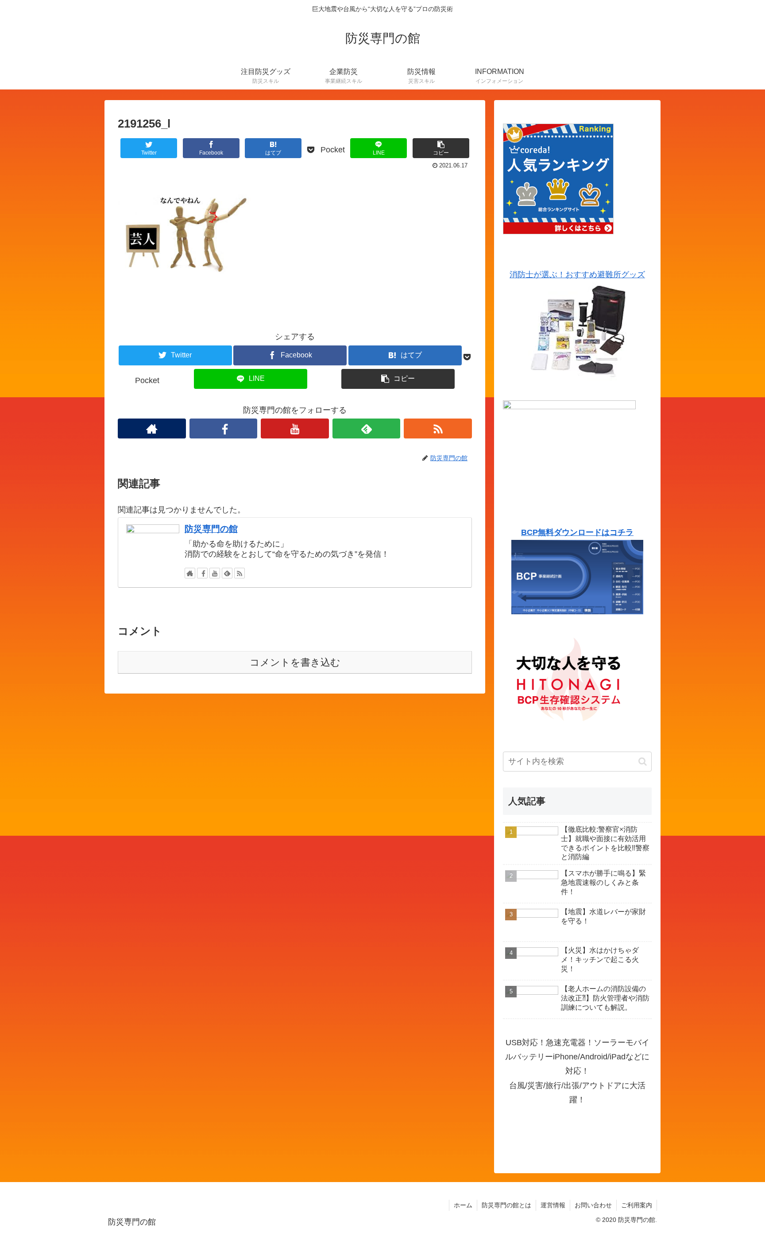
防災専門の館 (211, 529)
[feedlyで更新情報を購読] (366, 428)
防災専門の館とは (506, 1205)
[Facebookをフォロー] (223, 428)
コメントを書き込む (295, 662)
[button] (642, 761)
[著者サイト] (152, 428)
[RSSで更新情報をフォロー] (438, 428)
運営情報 (553, 1205)
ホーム (463, 1205)
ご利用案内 (636, 1205)
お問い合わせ (593, 1205)
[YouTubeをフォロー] (295, 428)
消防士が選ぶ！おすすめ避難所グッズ (577, 274)
